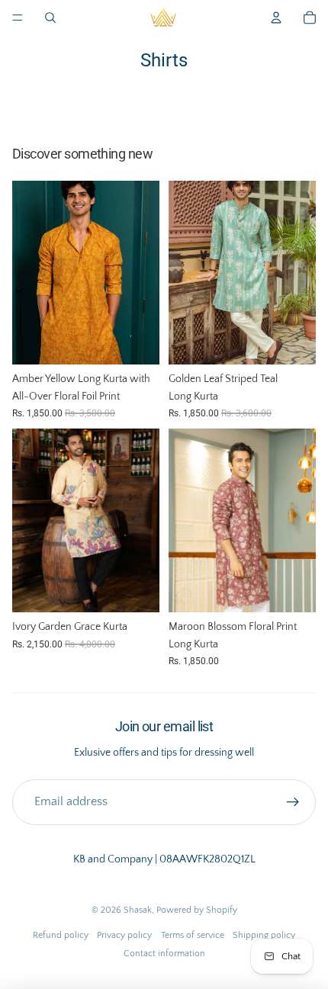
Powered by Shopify (196, 910)
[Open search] (50, 17)
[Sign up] (293, 802)
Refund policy (60, 935)
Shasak (138, 910)
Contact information (164, 953)
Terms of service (192, 935)
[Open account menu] (276, 17)
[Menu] (17, 17)
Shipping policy (264, 935)
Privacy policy (124, 935)
